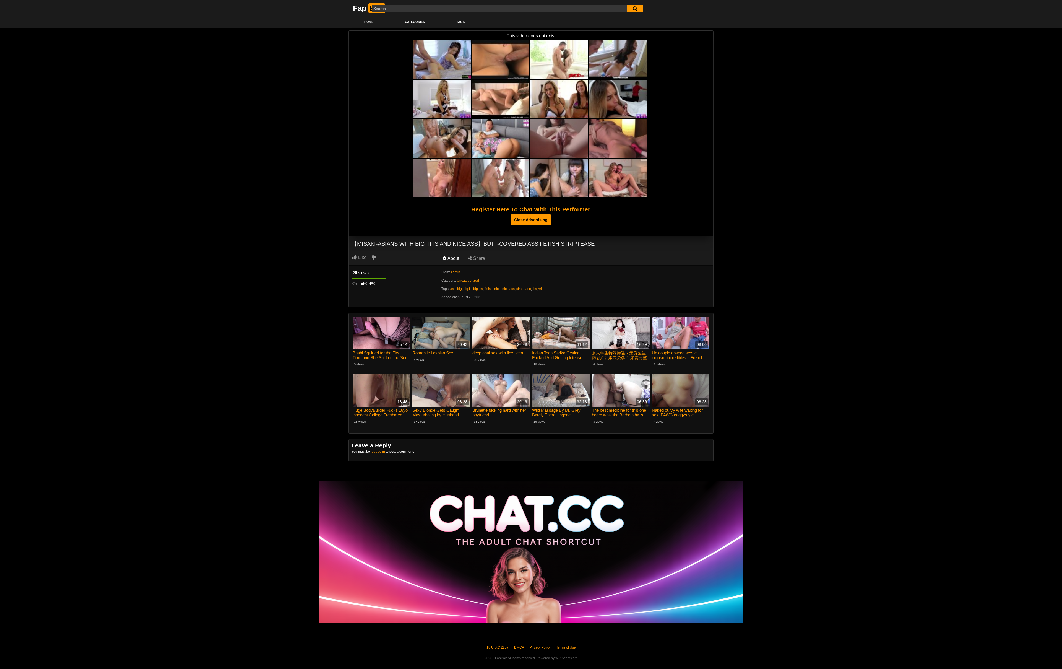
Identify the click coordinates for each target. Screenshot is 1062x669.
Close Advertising (531, 219)
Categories (415, 22)
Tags (460, 22)
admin (455, 272)
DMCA (519, 647)
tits (535, 289)
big (459, 289)
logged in (378, 451)
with (541, 289)
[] (635, 8)
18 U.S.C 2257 (497, 647)
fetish (489, 289)
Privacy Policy (540, 647)
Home (368, 22)
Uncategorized (468, 280)
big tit (468, 289)
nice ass (508, 289)
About (453, 258)
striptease (523, 289)
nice (497, 289)
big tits (478, 289)
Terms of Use (566, 647)
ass (452, 289)
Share (478, 258)
